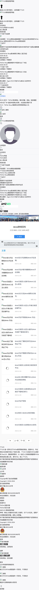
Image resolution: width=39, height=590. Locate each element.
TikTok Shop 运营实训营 (7, 173)
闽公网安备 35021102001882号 (10, 493)
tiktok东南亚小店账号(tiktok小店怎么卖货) (25, 283)
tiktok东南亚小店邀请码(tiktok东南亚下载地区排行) (25, 390)
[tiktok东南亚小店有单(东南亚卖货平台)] (7, 368)
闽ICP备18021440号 (6, 486)
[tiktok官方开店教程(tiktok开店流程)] (7, 261)
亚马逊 (9, 214)
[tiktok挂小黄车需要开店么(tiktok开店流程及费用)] (7, 380)
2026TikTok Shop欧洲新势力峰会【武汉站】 (14, 190)
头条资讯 (3, 25)
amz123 (3, 214)
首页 (1, 23)
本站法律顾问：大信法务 (7, 495)
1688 (14, 214)
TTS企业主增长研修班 (27, 39)
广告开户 (3, 43)
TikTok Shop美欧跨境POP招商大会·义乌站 (13, 195)
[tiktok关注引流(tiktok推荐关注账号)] (7, 296)
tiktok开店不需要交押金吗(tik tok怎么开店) (25, 354)
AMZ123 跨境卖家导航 (7, 510)
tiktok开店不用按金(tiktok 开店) (25, 317)
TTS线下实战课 (5, 34)
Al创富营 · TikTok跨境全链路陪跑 (10, 39)
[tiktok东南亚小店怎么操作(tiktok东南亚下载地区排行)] (7, 332)
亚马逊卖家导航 (5, 483)
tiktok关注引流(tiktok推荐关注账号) (25, 295)
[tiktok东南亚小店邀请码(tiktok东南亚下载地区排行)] (7, 392)
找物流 (2, 498)
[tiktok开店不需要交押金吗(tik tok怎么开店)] (7, 356)
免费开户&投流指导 (6, 47)
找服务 (2, 500)
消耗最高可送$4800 (18, 47)
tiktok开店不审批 (20, 401)
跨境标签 (14, 459)
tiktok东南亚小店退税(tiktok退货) (25, 425)
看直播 (2, 90)
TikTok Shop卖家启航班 (18, 41)
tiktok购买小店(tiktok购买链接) (25, 413)
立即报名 (3, 60)
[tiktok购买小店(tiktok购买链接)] (7, 416)
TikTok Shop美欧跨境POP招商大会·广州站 (13, 193)
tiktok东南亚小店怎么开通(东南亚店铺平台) (26, 307)
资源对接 (3, 32)
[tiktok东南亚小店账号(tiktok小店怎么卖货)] (7, 284)
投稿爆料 (4, 461)
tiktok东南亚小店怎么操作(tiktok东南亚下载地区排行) (25, 330)
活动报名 (3, 51)
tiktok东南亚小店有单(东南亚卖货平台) (26, 366)
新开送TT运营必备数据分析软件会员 (11, 185)
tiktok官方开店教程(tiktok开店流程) (25, 259)
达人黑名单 (3, 29)
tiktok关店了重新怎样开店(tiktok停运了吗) (25, 342)
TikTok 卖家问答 (5, 505)
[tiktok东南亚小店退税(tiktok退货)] (7, 428)
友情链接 (19, 459)
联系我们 (8, 459)
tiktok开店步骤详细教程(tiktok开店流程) (25, 271)
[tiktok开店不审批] (7, 404)
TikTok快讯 (10, 27)
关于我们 (3, 459)
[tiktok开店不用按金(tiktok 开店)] (7, 320)
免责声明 (25, 459)
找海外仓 (3, 503)
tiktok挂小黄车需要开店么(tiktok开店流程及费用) (25, 378)
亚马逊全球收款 (23, 214)
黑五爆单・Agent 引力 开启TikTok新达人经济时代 (15, 197)
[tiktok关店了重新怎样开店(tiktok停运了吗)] (7, 344)
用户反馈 (31, 459)
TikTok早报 (3, 27)
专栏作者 (10, 461)
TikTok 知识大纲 (5, 508)
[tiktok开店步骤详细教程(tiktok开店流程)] (7, 272)
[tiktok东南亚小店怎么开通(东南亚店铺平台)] (7, 308)
